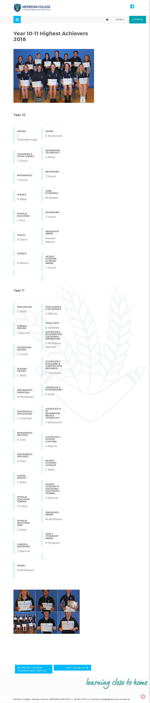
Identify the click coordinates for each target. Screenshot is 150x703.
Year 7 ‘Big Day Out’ (75, 667)
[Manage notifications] (143, 696)
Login (119, 19)
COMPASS (137, 19)
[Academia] (32, 8)
